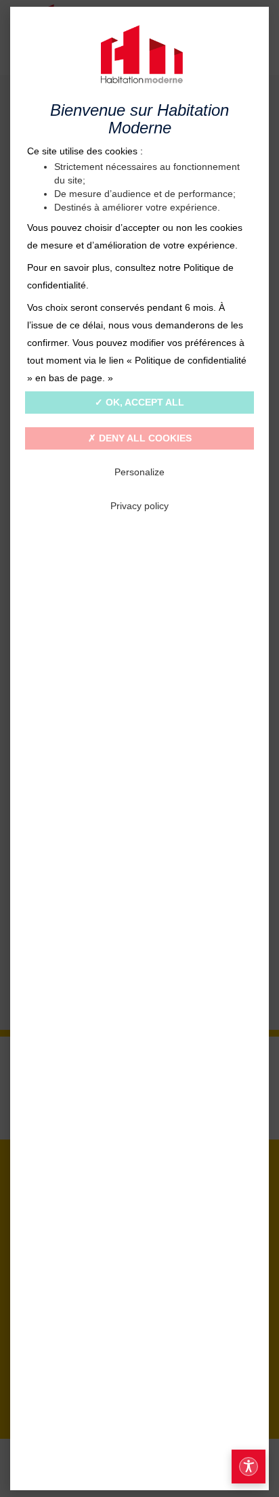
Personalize (139, 472)
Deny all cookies (144, 438)
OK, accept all (143, 402)
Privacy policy (139, 505)
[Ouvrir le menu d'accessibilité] (248, 1466)
